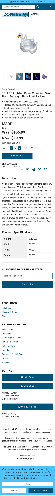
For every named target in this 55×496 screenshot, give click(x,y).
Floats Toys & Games (11, 337)
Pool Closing (7, 350)
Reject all (14, 490)
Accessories (7, 329)
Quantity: (5, 148)
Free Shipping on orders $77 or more (28, 2)
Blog (4, 316)
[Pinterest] (45, 169)
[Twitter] (39, 169)
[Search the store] (37, 6)
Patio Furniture (8, 346)
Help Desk (6, 308)
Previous (3, 76)
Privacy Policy (30, 478)
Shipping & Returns (10, 312)
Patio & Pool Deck (10, 342)
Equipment (6, 362)
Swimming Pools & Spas (12, 354)
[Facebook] (22, 169)
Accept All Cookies (41, 490)
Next (51, 76)
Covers (5, 358)
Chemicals (6, 333)
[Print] (34, 169)
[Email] (28, 169)
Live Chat (28, 386)
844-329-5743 (28, 407)
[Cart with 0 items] (50, 6)
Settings (27, 484)
